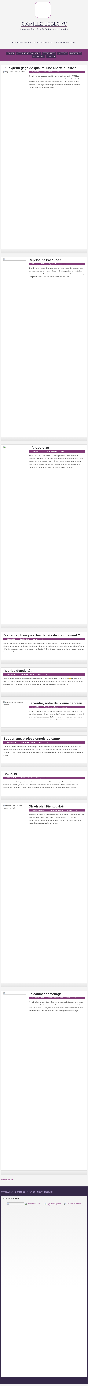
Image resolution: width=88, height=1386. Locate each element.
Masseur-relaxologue (28, 53)
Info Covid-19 (39, 447)
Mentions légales (45, 1192)
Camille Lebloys (44, 23)
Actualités (38, 57)
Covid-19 (10, 774)
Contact (51, 57)
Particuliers (49, 53)
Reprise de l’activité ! (45, 260)
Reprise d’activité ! (17, 670)
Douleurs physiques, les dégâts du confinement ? (41, 635)
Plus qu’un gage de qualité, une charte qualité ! (39, 68)
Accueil (10, 53)
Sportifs (62, 53)
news (59, 72)
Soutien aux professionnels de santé (31, 738)
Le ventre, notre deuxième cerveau (55, 703)
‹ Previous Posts (7, 1180)
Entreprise (75, 53)
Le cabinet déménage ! (46, 994)
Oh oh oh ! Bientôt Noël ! (47, 806)
